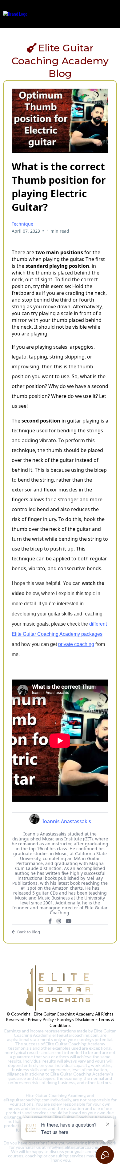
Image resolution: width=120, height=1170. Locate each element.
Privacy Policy (41, 1019)
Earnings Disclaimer (75, 1019)
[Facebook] (50, 921)
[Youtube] (68, 921)
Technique (22, 224)
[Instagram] (59, 921)
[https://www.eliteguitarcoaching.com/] (15, 13)
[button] (112, 14)
